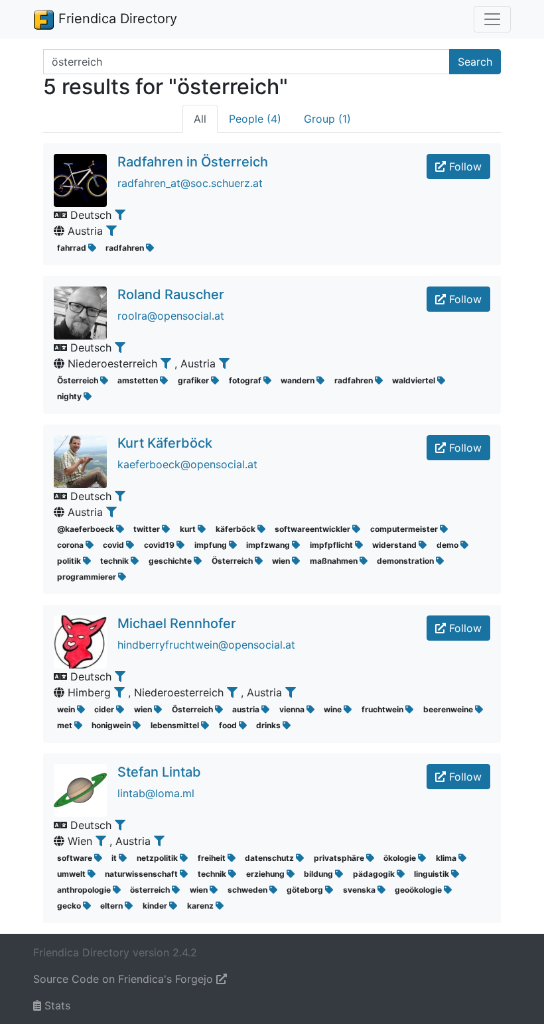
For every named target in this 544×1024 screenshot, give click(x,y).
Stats (55, 1005)
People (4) (255, 118)
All (200, 118)
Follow (464, 166)
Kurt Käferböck (164, 443)
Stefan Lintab (159, 772)
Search (475, 61)
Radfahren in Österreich (192, 162)
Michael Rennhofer (176, 623)
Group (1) (327, 118)
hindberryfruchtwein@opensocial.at (206, 644)
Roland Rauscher (170, 294)
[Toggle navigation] (492, 19)
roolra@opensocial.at (170, 315)
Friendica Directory (115, 19)
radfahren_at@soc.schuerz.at (190, 183)
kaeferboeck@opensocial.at (187, 464)
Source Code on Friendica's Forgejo (124, 979)
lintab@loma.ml (155, 793)
